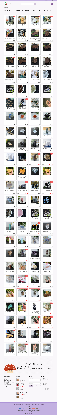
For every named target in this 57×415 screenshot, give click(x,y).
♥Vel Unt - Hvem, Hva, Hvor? (8, 384)
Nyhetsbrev (33, 404)
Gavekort (5, 387)
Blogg (36, 404)
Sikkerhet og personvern (26, 404)
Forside (5, 7)
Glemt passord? (38, 385)
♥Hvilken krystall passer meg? (8, 385)
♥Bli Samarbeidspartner (7, 380)
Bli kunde (5, 379)
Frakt (14, 404)
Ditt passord (30, 381)
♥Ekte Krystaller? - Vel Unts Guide (9, 386)
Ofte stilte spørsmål (41, 404)
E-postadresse (31, 378)
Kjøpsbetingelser (18, 404)
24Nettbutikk (30, 413)
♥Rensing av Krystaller (7, 381)
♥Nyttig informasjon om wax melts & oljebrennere (9, 383)
